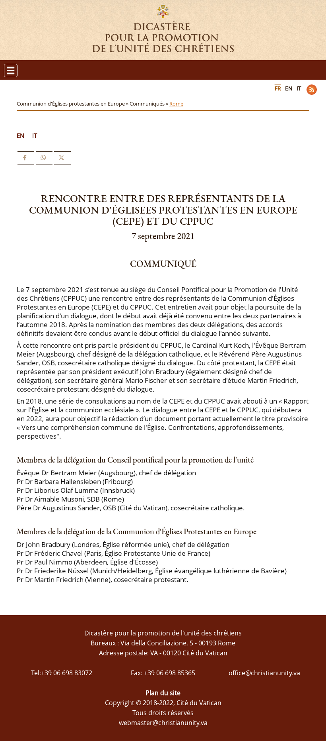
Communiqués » (149, 103)
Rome (176, 103)
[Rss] (312, 89)
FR (278, 88)
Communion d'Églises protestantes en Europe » (73, 103)
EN (289, 88)
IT (299, 88)
